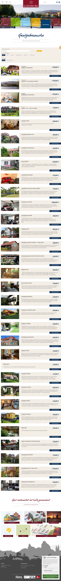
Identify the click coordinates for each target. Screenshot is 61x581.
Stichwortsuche (5, 49)
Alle (3, 55)
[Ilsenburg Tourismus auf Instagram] (57, 2)
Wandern (16, 24)
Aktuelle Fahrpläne (12, 522)
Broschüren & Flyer (35, 522)
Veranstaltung (36, 24)
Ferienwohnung (18, 55)
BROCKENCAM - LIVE (54, 522)
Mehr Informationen (55, 75)
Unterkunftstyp (5, 53)
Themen (4, 58)
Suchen (39, 50)
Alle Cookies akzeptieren (51, 577)
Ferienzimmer (32, 55)
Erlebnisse (25, 24)
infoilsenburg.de (34, 574)
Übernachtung (46, 24)
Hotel (8, 55)
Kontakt (39, 574)
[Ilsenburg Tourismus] (31, 4)
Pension (12, 55)
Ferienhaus (25, 55)
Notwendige (46, 565)
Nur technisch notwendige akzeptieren (50, 575)
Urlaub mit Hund (9, 60)
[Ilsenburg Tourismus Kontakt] (6, 2)
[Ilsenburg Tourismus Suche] (10, 2)
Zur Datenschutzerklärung (47, 563)
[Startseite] (2, 2)
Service (55, 24)
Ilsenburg (6, 24)
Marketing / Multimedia (48, 570)
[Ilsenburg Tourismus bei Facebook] (59, 2)
